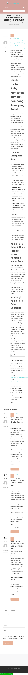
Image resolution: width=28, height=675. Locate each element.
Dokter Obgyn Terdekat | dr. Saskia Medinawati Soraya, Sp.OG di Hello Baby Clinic (17, 482)
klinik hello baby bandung (16, 519)
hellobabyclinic (5, 426)
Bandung (13, 386)
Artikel (8, 22)
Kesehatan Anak (16, 395)
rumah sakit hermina (14, 521)
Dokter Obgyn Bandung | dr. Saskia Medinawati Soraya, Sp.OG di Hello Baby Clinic (17, 545)
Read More (15, 469)
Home (4, 22)
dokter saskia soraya (15, 512)
